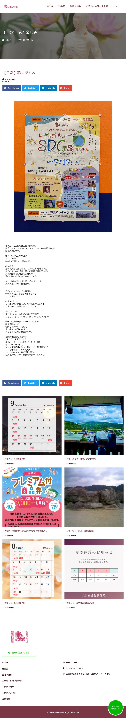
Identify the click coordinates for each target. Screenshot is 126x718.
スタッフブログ (9, 692)
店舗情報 (6, 698)
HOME (5, 662)
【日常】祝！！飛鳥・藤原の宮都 (79, 530)
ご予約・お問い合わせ (12, 680)
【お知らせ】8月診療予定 (13, 602)
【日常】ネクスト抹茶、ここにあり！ (81, 458)
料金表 (5, 668)
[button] (19, 652)
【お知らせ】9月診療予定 (13, 458)
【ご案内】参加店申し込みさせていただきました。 (25, 530)
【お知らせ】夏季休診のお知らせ (79, 602)
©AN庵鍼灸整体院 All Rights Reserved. (63, 712)
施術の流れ (7, 674)
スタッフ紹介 (8, 686)
